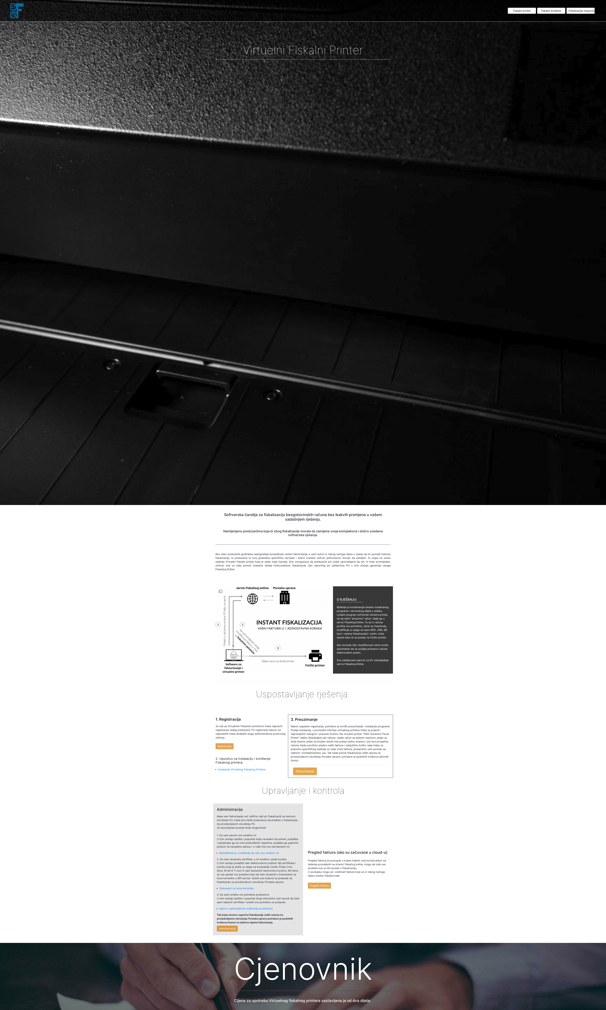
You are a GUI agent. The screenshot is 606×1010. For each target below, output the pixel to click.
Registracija (225, 746)
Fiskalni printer (522, 10)
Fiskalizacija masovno (582, 10)
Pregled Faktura (319, 885)
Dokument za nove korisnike (236, 888)
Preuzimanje (305, 771)
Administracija (227, 928)
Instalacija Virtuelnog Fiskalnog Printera (241, 769)
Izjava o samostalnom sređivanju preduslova (246, 908)
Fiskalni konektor (551, 10)
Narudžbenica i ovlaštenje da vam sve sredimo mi (249, 853)
